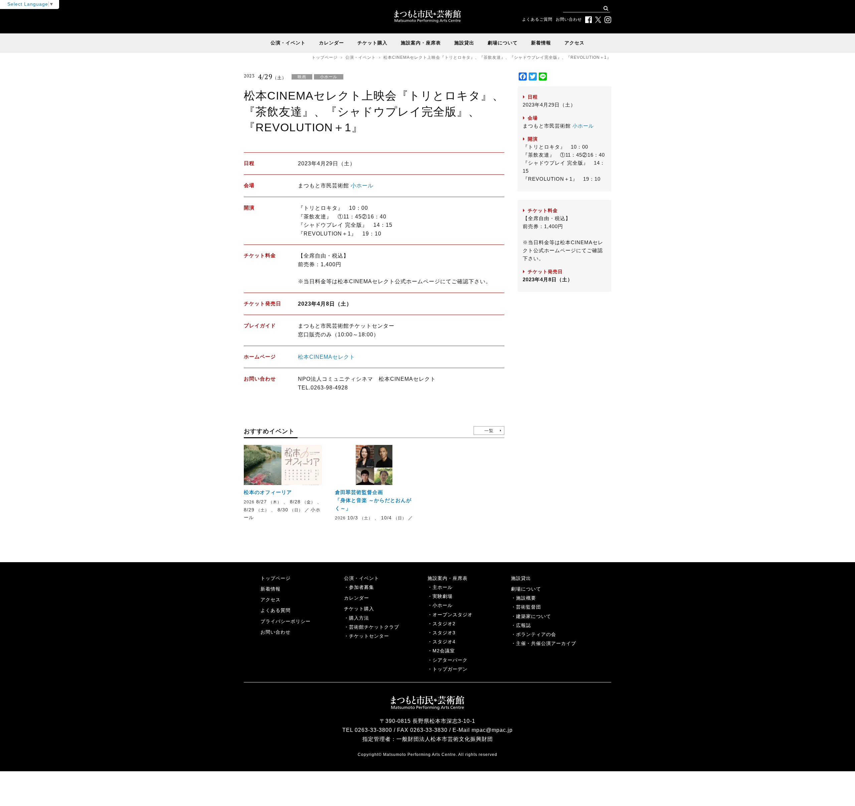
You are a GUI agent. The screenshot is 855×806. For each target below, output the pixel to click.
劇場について (503, 42)
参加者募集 (361, 587)
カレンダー (331, 42)
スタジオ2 (444, 623)
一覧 (489, 430)
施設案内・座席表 (421, 42)
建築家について (533, 616)
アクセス (574, 42)
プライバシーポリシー (286, 621)
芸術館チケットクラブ (374, 627)
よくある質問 (276, 610)
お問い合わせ (569, 19)
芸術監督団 (528, 607)
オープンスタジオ (453, 614)
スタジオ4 (444, 641)
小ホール (362, 185)
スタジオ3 (444, 632)
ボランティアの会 (536, 634)
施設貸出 (464, 42)
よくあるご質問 (537, 19)
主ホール (443, 587)
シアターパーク (450, 660)
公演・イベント (288, 42)
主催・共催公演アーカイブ (546, 643)
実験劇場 (443, 596)
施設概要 (526, 598)
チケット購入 (372, 42)
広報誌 (523, 625)
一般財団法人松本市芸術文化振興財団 (444, 739)
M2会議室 (444, 650)
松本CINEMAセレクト (326, 357)
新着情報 (541, 42)
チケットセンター (369, 636)
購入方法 (359, 618)
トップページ (325, 57)
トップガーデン (450, 669)
